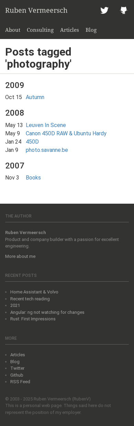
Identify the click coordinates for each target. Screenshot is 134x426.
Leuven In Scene (46, 125)
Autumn (35, 97)
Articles (69, 29)
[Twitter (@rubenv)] (104, 10)
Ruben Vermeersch (36, 10)
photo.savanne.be (47, 150)
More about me (20, 256)
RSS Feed (20, 381)
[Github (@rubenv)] (123, 10)
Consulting (40, 29)
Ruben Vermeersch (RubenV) (62, 398)
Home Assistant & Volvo (34, 291)
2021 (15, 305)
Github (16, 375)
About (12, 29)
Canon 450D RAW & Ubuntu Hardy (66, 133)
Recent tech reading (30, 298)
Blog (91, 29)
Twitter (17, 368)
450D (32, 141)
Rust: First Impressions (33, 318)
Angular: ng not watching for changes (47, 312)
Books (33, 177)
